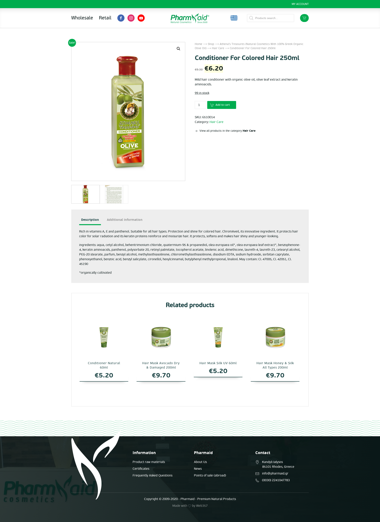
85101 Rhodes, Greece (278, 467)
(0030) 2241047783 (276, 480)
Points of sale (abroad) (210, 475)
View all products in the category (227, 130)
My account (300, 4)
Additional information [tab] (124, 220)
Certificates (141, 469)
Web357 (202, 506)
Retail (105, 18)
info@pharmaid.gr (275, 473)
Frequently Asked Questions (152, 475)
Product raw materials (149, 462)
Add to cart (223, 105)
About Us (200, 462)
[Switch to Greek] (234, 18)
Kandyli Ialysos (272, 462)
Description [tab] (90, 220)
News (198, 469)
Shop (211, 44)
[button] (178, 48)
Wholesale (82, 18)
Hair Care (218, 48)
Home (198, 44)
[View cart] (304, 18)
